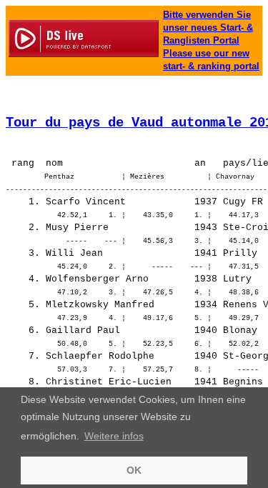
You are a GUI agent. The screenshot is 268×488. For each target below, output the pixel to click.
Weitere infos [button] (114, 436)
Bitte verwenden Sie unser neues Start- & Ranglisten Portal (208, 27)
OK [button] (134, 470)
